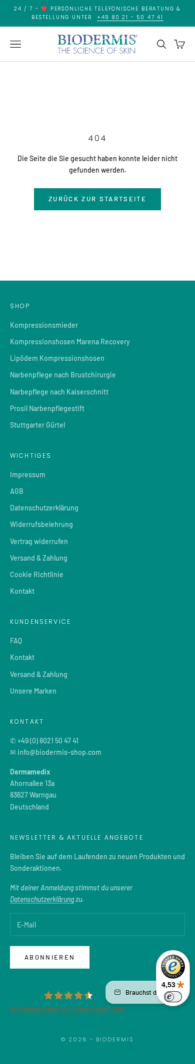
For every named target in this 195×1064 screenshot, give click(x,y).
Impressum (28, 474)
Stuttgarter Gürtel (37, 425)
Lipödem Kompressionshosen (57, 358)
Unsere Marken (33, 691)
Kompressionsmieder (44, 325)
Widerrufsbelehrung (41, 524)
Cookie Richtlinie (37, 574)
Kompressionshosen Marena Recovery (70, 341)
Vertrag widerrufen (39, 541)
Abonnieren (49, 957)
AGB (17, 491)
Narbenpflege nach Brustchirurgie (63, 374)
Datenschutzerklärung (44, 507)
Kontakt (22, 591)
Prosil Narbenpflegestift (47, 408)
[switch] (173, 996)
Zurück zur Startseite (97, 199)
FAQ (16, 640)
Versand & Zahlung (39, 558)
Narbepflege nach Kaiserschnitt (59, 391)
